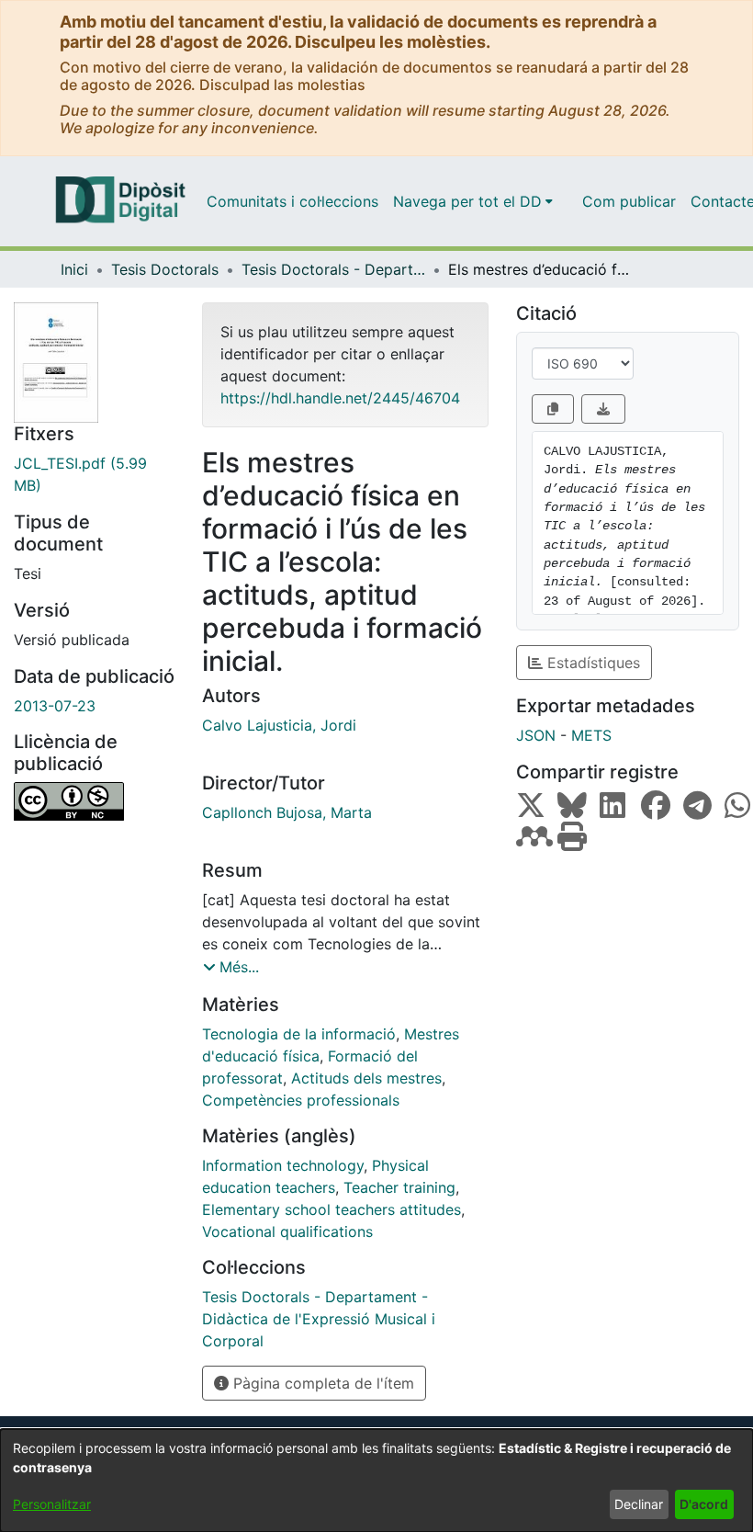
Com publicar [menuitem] (629, 201)
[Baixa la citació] (603, 409)
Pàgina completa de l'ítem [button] (321, 1383)
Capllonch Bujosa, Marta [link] (287, 812)
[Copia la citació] (553, 409)
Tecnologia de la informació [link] (299, 1034)
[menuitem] (473, 201)
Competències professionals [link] (300, 1100)
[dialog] (376, 1480)
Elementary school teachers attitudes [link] (331, 1209)
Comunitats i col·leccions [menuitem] (292, 201)
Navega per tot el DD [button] (467, 201)
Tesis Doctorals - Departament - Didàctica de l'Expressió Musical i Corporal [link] (333, 269)
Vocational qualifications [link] (287, 1231)
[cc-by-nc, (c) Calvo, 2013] (94, 801)
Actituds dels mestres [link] (366, 1078)
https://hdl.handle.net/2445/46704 (340, 398)
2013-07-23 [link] (55, 706)
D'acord (704, 1504)
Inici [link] (74, 269)
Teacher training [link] (399, 1187)
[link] (94, 474)
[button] (231, 967)
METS (591, 735)
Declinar (638, 1504)
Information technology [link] (283, 1165)
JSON (536, 735)
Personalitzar (52, 1504)
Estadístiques (591, 662)
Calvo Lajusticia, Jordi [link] (279, 725)
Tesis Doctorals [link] (165, 269)
